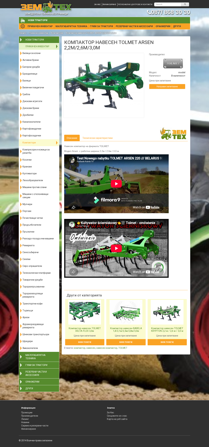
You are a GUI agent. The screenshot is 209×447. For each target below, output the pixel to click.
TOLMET (122, 348)
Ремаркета (28, 245)
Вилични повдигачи (33, 87)
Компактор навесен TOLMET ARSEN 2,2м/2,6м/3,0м (91, 33)
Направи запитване (167, 86)
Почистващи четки (33, 218)
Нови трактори (37, 20)
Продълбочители (32, 225)
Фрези (26, 317)
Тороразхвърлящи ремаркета (33, 295)
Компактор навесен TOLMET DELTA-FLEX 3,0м (85, 330)
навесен (90, 348)
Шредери (28, 341)
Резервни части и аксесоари (134, 26)
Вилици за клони (31, 53)
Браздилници (30, 73)
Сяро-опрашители (32, 266)
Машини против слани (35, 187)
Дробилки (28, 115)
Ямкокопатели (30, 348)
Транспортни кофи (32, 303)
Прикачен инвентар (40, 26)
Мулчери (27, 204)
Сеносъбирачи (31, 252)
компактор (79, 348)
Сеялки (26, 259)
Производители (29, 415)
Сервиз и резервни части (34, 425)
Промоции (26, 412)
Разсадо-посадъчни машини (38, 238)
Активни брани (31, 60)
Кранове (27, 166)
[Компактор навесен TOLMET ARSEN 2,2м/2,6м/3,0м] (103, 85)
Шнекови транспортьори (36, 334)
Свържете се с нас (117, 415)
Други (177, 26)
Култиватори (30, 173)
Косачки (27, 159)
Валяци (27, 80)
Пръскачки (28, 231)
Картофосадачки (32, 135)
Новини (25, 422)
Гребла (26, 94)
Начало (22, 33)
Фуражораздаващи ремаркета (33, 326)
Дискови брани (31, 108)
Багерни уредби (31, 67)
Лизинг (25, 419)
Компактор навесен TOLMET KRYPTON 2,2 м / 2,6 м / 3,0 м (167, 330)
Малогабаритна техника (71, 26)
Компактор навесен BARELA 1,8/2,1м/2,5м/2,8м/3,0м (126, 330)
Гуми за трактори (101, 26)
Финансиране (109, 4)
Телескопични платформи (37, 273)
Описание (72, 138)
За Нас (110, 412)
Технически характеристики (97, 138)
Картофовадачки (32, 128)
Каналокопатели (31, 121)
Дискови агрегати (32, 101)
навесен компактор (106, 348)
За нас (97, 4)
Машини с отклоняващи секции (35, 196)
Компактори (57, 33)
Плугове (27, 211)
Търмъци (28, 310)
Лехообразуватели (33, 180)
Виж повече (84, 342)
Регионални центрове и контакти (135, 4)
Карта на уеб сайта (117, 419)
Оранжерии (163, 26)
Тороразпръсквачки (33, 286)
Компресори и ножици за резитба (36, 151)
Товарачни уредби (33, 279)
